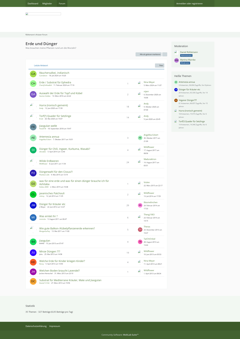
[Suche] (209, 3)
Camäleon (43, 75)
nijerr (146, 91)
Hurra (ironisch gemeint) (53, 105)
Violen (147, 182)
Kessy (41, 264)
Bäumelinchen (151, 202)
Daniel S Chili (44, 283)
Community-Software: (120, 334)
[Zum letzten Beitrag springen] (140, 83)
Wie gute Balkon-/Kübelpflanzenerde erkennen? (67, 228)
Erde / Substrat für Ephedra (55, 82)
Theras (147, 226)
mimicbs (42, 219)
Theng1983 (149, 214)
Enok (41, 119)
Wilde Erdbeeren (49, 161)
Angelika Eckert (45, 139)
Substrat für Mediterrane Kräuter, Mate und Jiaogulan (70, 280)
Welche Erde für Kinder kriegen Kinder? (62, 261)
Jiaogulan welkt (48, 125)
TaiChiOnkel (149, 238)
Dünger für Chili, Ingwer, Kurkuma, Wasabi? (64, 148)
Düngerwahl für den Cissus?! (56, 171)
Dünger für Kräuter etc (52, 204)
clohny (41, 196)
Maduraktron (150, 159)
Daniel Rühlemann (189, 52)
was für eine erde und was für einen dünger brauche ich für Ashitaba (74, 182)
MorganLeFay (44, 231)
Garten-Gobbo (44, 96)
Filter (161, 65)
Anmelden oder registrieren (189, 3)
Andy (41, 108)
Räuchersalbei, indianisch (54, 72)
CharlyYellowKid (45, 85)
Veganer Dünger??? (188, 100)
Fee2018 (42, 128)
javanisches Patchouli (52, 193)
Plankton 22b (44, 175)
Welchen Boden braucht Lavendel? (59, 270)
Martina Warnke (187, 59)
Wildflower (149, 147)
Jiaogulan (44, 240)
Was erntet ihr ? (48, 216)
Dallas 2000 (43, 187)
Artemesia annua (49, 136)
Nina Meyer (149, 82)
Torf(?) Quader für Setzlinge (55, 116)
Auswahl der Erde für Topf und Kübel (60, 93)
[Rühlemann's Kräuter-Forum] (120, 19)
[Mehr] (164, 54)
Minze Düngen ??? (49, 251)
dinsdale (42, 151)
